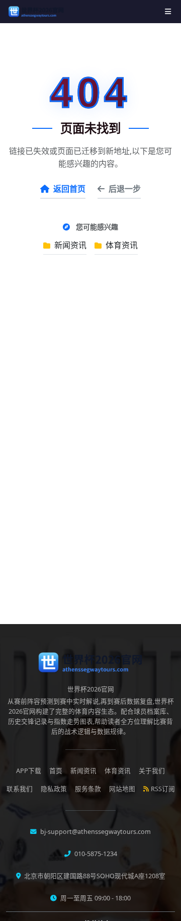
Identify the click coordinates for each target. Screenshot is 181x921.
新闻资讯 (69, 245)
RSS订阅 (163, 789)
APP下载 (28, 770)
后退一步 (125, 188)
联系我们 (20, 789)
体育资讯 (121, 245)
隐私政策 (54, 789)
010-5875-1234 (95, 854)
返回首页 (69, 188)
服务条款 (88, 789)
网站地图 (122, 789)
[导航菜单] (168, 11)
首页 (55, 770)
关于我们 (152, 770)
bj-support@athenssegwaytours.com (95, 831)
